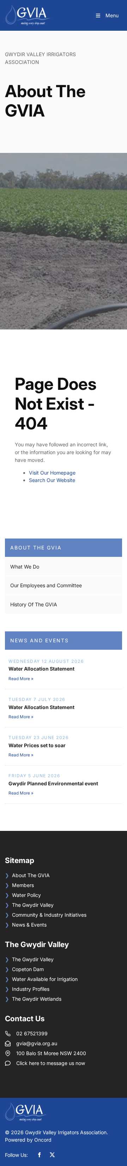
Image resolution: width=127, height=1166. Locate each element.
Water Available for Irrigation (45, 979)
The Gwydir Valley (33, 905)
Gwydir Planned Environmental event (53, 783)
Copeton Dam (28, 969)
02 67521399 (32, 1033)
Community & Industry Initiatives (49, 915)
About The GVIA (36, 548)
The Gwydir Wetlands (36, 999)
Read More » (21, 678)
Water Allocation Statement (41, 669)
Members (23, 885)
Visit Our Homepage (52, 473)
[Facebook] (39, 1155)
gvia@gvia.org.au (36, 1043)
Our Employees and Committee (46, 585)
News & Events (29, 925)
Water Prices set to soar (37, 745)
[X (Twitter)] (52, 1155)
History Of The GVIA (33, 604)
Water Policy (26, 895)
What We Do (24, 567)
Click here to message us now (50, 1063)
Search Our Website (52, 480)
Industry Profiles (30, 989)
